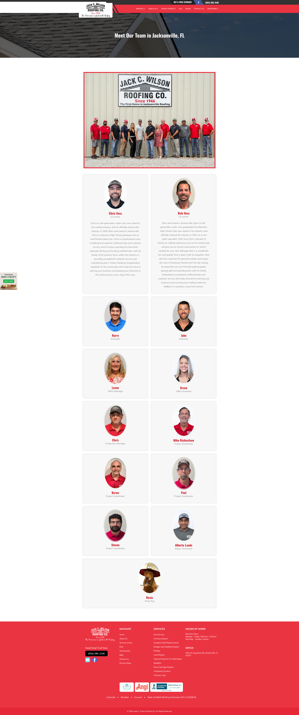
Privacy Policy (125, 663)
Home (122, 634)
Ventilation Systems (162, 671)
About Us (152, 9)
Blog (121, 655)
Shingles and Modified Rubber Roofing (166, 649)
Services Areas (125, 643)
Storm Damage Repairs (164, 667)
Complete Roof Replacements (166, 643)
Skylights (157, 663)
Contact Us (199, 9)
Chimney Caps (160, 675)
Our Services (159, 634)
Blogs (188, 9)
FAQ (180, 9)
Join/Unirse (212, 9)
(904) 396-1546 (212, 2)
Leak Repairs (159, 655)
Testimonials (124, 651)
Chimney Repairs (161, 638)
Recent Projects (168, 9)
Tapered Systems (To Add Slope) (168, 659)
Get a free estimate (183, 2)
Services (139, 9)
